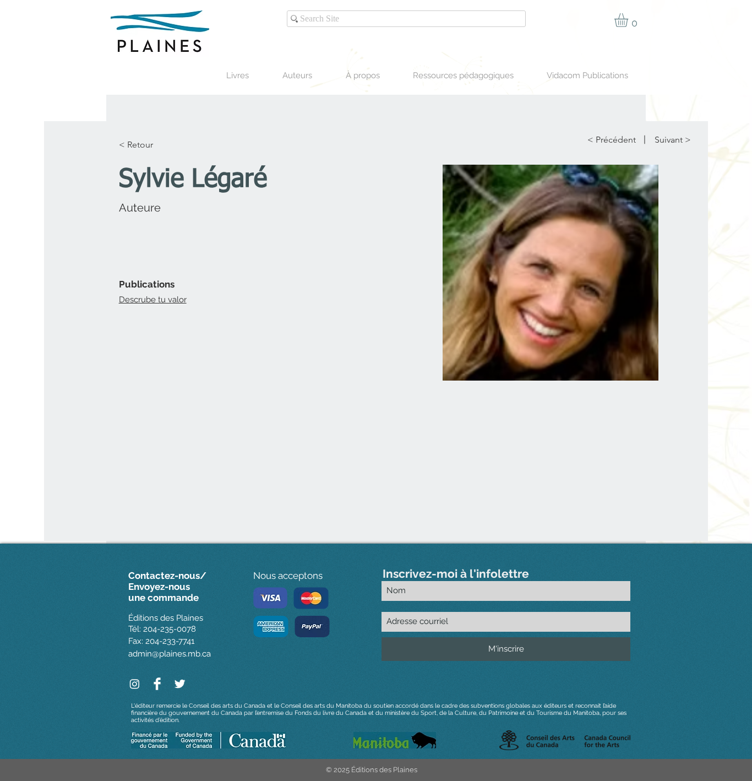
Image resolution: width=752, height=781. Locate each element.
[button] (629, 20)
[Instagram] (134, 683)
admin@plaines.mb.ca (169, 654)
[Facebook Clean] (157, 683)
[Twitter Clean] (179, 683)
